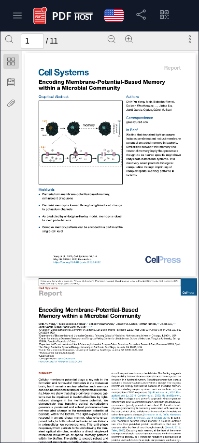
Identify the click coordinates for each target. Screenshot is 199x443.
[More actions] (190, 39)
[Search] (9, 39)
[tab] (11, 63)
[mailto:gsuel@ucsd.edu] (66, 359)
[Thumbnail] (11, 61)
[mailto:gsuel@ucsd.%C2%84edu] (137, 122)
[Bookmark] (11, 82)
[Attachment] (11, 103)
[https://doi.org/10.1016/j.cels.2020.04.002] (76, 263)
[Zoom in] (129, 39)
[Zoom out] (111, 39)
